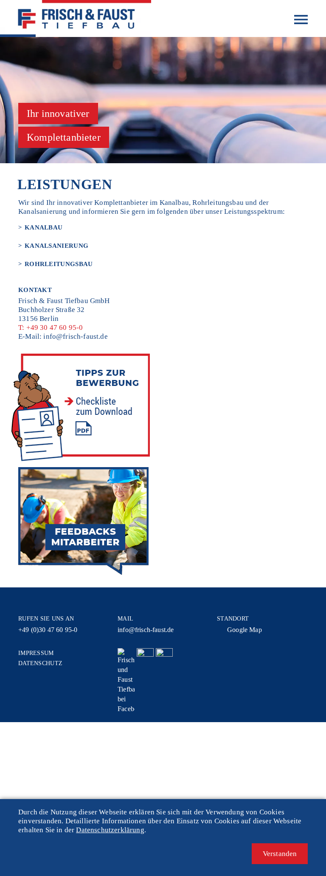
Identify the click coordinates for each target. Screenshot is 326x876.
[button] (280, 853)
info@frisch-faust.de (75, 336)
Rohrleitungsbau (59, 264)
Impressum (36, 653)
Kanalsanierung (56, 245)
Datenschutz (40, 663)
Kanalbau (43, 227)
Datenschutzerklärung (110, 830)
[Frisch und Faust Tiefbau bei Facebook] (126, 681)
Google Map (244, 629)
